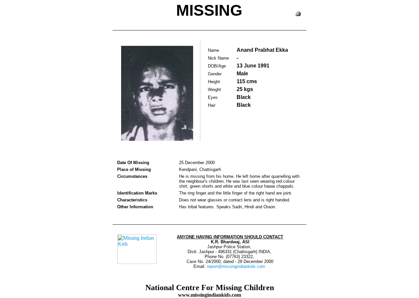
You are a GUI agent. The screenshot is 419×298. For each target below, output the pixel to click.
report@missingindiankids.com (236, 266)
